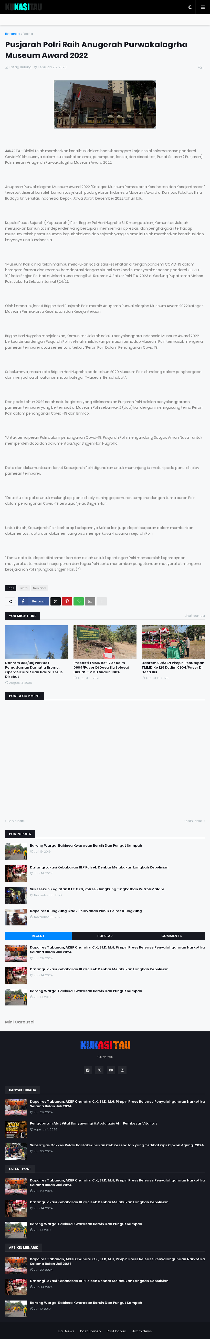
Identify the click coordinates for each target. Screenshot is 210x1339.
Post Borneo (90, 1331)
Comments (171, 935)
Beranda (12, 33)
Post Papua (116, 1331)
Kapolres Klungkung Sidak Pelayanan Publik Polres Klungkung (86, 911)
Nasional (39, 588)
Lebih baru (16, 820)
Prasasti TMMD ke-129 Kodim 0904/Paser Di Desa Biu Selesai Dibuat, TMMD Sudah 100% (101, 668)
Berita (28, 33)
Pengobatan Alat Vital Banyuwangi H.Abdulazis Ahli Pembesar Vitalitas (94, 1123)
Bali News (66, 1331)
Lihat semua (195, 615)
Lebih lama (193, 820)
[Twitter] (55, 601)
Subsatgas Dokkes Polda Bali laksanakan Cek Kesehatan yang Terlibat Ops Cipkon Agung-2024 (117, 1145)
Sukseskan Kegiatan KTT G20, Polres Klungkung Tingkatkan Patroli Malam (97, 889)
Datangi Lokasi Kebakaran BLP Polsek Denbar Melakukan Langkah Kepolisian (99, 867)
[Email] (90, 601)
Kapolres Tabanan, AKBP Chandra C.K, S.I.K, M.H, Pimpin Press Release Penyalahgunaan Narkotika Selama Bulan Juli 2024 (117, 949)
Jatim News (142, 1331)
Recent (38, 935)
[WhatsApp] (79, 601)
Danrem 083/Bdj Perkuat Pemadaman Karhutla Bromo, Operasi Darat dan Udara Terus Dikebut (34, 670)
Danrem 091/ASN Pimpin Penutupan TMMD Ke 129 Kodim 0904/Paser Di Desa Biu (173, 668)
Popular (104, 935)
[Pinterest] (67, 601)
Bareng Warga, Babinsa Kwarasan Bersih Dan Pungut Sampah (86, 845)
